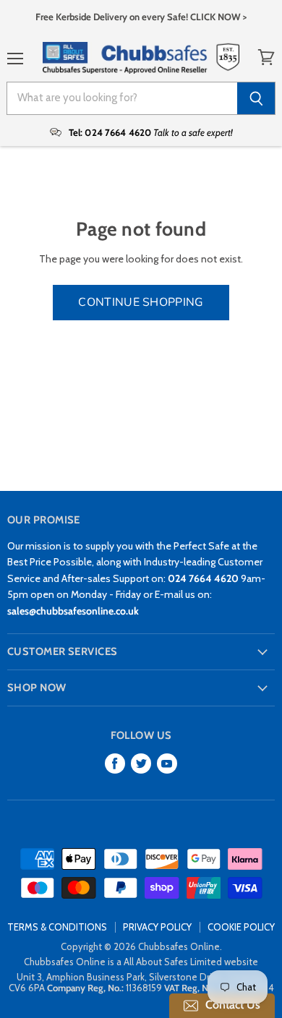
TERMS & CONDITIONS (57, 927)
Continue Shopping (140, 302)
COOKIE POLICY (241, 927)
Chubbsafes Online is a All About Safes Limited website (141, 961)
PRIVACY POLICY (157, 927)
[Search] (256, 98)
